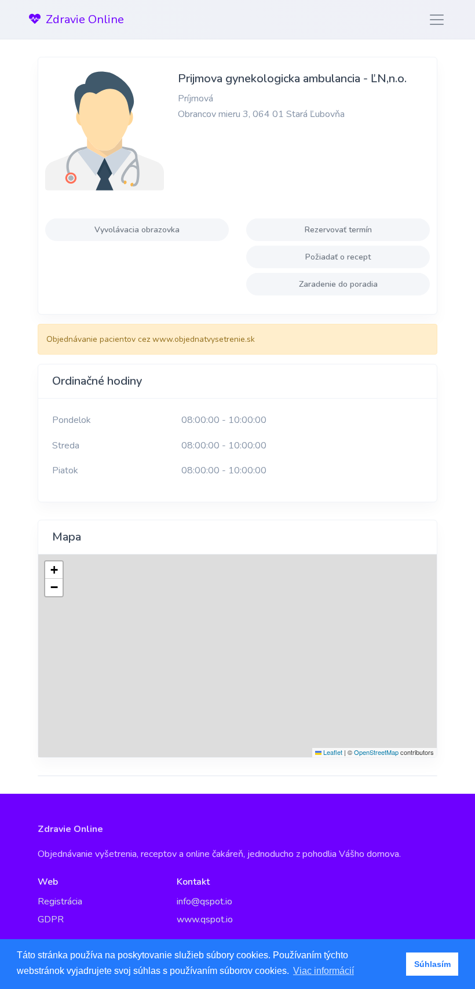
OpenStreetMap (376, 752)
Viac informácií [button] (323, 971)
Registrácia (60, 901)
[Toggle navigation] (433, 19)
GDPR (51, 919)
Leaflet (331, 752)
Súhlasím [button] (432, 964)
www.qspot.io (205, 919)
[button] (54, 570)
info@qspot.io (204, 901)
